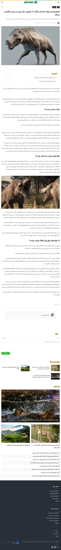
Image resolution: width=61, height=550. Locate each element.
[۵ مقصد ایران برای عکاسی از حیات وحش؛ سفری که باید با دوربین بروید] (55, 368)
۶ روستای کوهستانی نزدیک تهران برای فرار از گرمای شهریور (45, 453)
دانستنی (54, 7)
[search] (2, 2)
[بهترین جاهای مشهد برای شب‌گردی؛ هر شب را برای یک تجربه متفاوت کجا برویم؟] (55, 376)
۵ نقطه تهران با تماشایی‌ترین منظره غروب (49, 466)
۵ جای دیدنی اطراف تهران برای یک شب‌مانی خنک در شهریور (45, 469)
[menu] (58, 2)
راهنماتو (38, 542)
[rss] (57, 547)
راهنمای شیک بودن (53, 521)
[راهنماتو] (30, 2)
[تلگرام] (52, 547)
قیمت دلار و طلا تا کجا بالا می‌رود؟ (47, 81)
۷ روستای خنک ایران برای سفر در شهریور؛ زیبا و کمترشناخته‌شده (44, 463)
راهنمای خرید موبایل (53, 513)
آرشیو (57, 536)
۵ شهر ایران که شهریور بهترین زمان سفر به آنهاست (11, 368)
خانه (58, 7)
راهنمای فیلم (55, 499)
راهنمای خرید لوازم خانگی (52, 518)
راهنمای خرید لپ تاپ (53, 516)
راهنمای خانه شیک (53, 494)
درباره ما (56, 531)
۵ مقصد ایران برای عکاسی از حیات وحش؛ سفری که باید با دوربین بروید (41, 368)
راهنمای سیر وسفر (54, 491)
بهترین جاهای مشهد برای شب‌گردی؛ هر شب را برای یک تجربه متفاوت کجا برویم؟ (41, 376)
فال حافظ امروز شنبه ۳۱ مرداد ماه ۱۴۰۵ (50, 473)
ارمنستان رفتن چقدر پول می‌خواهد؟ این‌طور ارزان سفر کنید (45, 476)
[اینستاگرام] (55, 547)
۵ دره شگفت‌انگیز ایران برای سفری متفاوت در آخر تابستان (46, 459)
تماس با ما (55, 533)
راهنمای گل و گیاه (54, 496)
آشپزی (57, 501)
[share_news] (2, 7)
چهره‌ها (56, 523)
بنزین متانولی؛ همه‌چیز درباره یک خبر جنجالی (44, 78)
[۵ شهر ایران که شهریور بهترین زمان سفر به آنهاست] (25, 368)
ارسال (5, 353)
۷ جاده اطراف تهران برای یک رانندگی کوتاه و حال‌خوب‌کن (46, 456)
